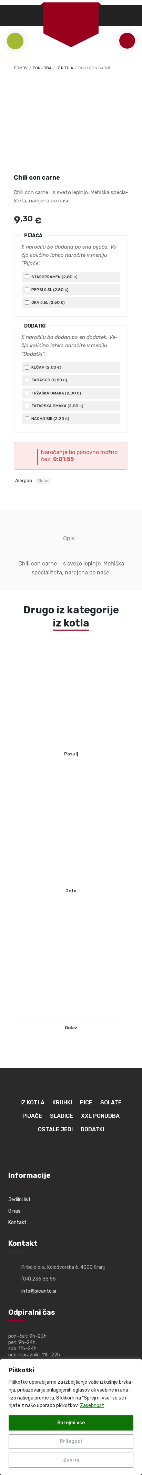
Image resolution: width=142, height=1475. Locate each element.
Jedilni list (19, 1200)
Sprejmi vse (71, 1423)
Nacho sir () (49, 418)
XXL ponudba (100, 1116)
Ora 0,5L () (47, 302)
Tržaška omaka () (55, 393)
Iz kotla (65, 68)
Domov (21, 68)
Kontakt (17, 1222)
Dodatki (92, 1129)
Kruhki (62, 1102)
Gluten (43, 481)
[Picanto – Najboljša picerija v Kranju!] (71, 14)
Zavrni (71, 1460)
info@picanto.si (38, 1291)
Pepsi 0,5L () (49, 289)
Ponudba (42, 68)
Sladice (61, 1116)
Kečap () (45, 367)
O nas (14, 1211)
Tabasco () (48, 380)
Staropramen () (54, 276)
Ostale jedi (55, 1129)
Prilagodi (71, 1441)
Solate (111, 1102)
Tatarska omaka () (56, 405)
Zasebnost (92, 1405)
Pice (86, 1102)
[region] (71, 1417)
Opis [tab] (69, 538)
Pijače (32, 1116)
